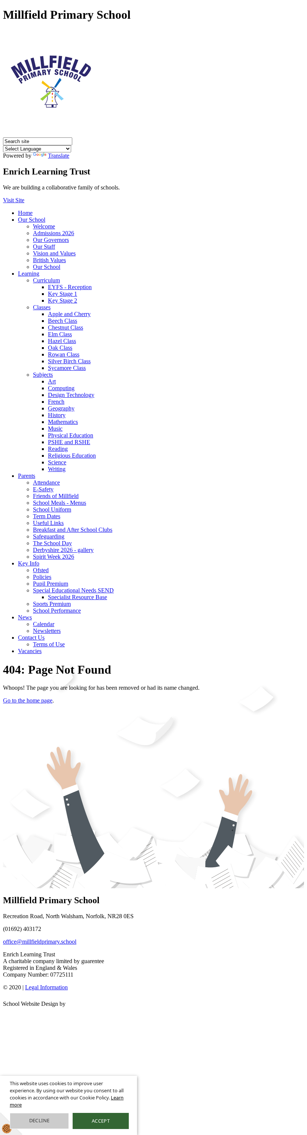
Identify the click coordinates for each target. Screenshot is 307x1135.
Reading (58, 449)
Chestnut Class (65, 327)
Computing (61, 388)
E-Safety (43, 489)
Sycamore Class (67, 368)
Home (25, 213)
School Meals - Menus (59, 503)
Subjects (43, 374)
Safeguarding (48, 536)
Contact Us (31, 637)
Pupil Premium (50, 583)
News (25, 617)
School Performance (57, 610)
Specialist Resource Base (77, 597)
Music (55, 428)
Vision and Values (54, 253)
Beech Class (62, 321)
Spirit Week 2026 (53, 556)
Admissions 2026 (53, 233)
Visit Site (13, 200)
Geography (61, 408)
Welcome (44, 226)
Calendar (43, 624)
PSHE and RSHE (69, 442)
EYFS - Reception (70, 287)
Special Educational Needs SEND (73, 590)
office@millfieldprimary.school (39, 941)
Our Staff (44, 246)
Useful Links (48, 523)
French (56, 401)
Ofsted (41, 570)
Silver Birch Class (69, 361)
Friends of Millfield (56, 496)
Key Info (28, 563)
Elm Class (60, 334)
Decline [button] (39, 1120)
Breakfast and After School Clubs (72, 529)
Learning (28, 273)
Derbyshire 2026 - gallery (63, 550)
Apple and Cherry (69, 314)
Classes (42, 307)
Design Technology (71, 395)
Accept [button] (101, 1120)
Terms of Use (49, 644)
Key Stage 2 (62, 300)
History (57, 415)
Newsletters (47, 631)
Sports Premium (52, 604)
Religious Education (72, 455)
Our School (31, 219)
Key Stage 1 (62, 294)
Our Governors (51, 240)
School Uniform (52, 509)
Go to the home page (27, 700)
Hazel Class (62, 341)
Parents (26, 476)
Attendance (46, 482)
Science (57, 462)
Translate (58, 155)
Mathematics (63, 422)
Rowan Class (63, 354)
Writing (57, 469)
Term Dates (46, 516)
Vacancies (30, 651)
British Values (49, 260)
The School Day (52, 543)
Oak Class (60, 348)
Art (52, 381)
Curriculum (46, 280)
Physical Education (70, 435)
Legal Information (46, 987)
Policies (42, 577)
